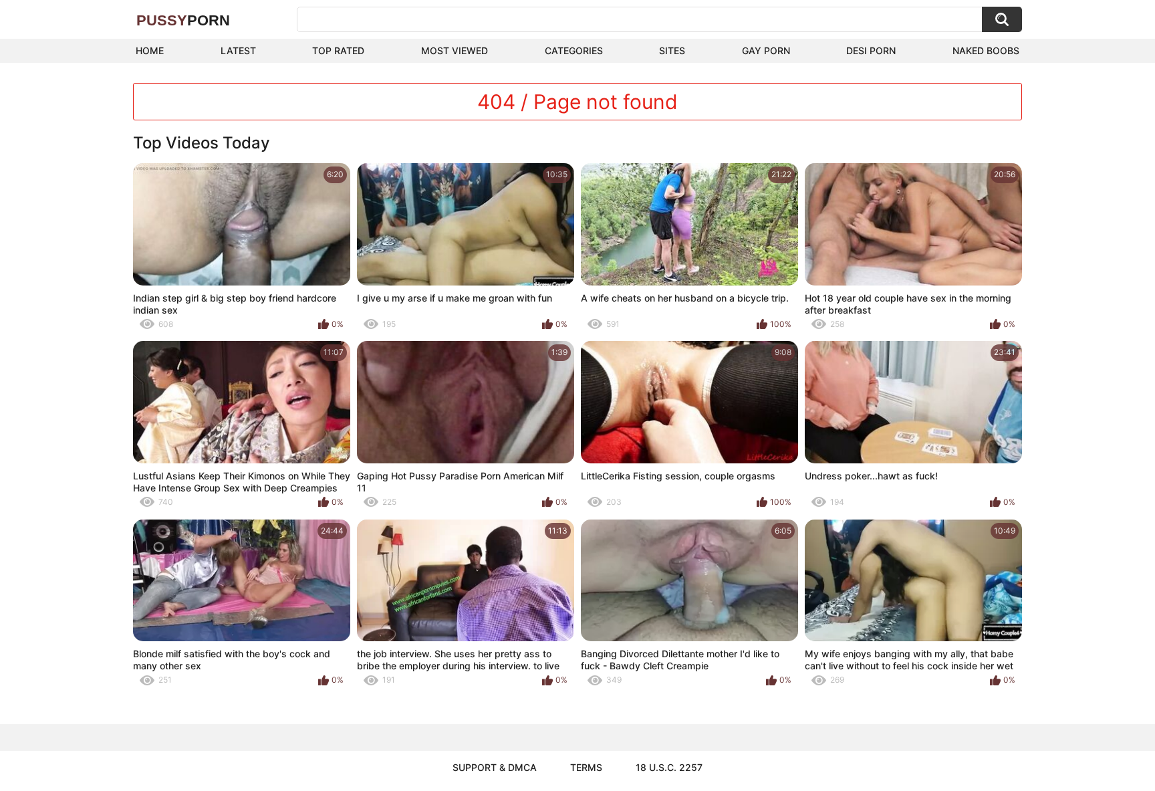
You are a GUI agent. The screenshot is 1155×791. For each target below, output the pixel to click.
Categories (574, 50)
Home (150, 50)
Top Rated (338, 50)
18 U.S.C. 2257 (669, 767)
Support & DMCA (495, 767)
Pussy (183, 20)
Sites (672, 50)
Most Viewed (454, 50)
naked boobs (985, 50)
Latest (238, 50)
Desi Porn (871, 50)
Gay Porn (766, 50)
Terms (586, 767)
